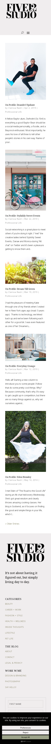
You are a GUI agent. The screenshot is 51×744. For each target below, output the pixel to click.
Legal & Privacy (13, 663)
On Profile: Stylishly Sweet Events (22, 215)
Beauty (9, 604)
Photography (12, 681)
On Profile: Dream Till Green (20, 288)
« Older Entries (12, 523)
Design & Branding (15, 675)
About (8, 651)
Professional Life (13, 112)
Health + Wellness (15, 621)
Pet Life (9, 638)
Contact (9, 657)
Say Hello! (10, 687)
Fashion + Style (14, 615)
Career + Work (13, 609)
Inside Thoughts (14, 627)
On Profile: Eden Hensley (18, 477)
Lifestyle (10, 633)
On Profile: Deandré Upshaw (20, 104)
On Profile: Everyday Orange (20, 366)
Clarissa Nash (15, 108)
